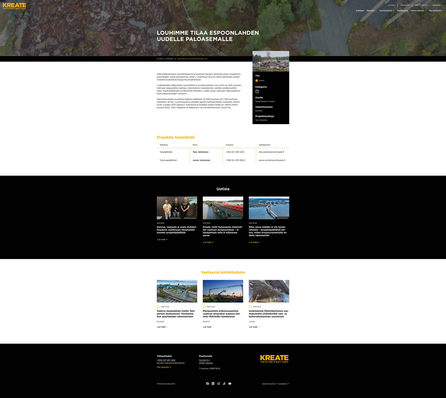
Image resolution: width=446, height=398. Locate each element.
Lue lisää (161, 239)
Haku (392, 5)
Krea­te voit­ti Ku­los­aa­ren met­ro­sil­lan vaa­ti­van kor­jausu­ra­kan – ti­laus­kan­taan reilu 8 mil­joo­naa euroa (223, 231)
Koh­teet (170, 59)
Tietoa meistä (417, 11)
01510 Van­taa (206, 363)
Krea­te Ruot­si (269, 384)
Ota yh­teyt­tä (163, 367)
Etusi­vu (160, 59)
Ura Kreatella (386, 11)
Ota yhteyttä (435, 11)
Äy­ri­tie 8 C (204, 360)
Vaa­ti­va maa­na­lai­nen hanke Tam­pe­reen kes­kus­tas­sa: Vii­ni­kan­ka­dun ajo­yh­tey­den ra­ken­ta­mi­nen (176, 314)
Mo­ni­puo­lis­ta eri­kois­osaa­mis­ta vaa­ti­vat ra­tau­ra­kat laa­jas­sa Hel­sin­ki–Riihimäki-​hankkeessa (221, 314)
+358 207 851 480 (166, 360)
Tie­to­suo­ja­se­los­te (166, 384)
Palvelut (370, 11)
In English (404, 5)
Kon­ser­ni (282, 384)
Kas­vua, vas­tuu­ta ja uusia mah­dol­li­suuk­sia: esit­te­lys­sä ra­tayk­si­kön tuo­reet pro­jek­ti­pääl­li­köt (177, 230)
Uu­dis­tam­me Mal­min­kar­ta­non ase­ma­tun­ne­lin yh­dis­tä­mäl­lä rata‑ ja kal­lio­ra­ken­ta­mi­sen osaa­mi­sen (269, 314)
